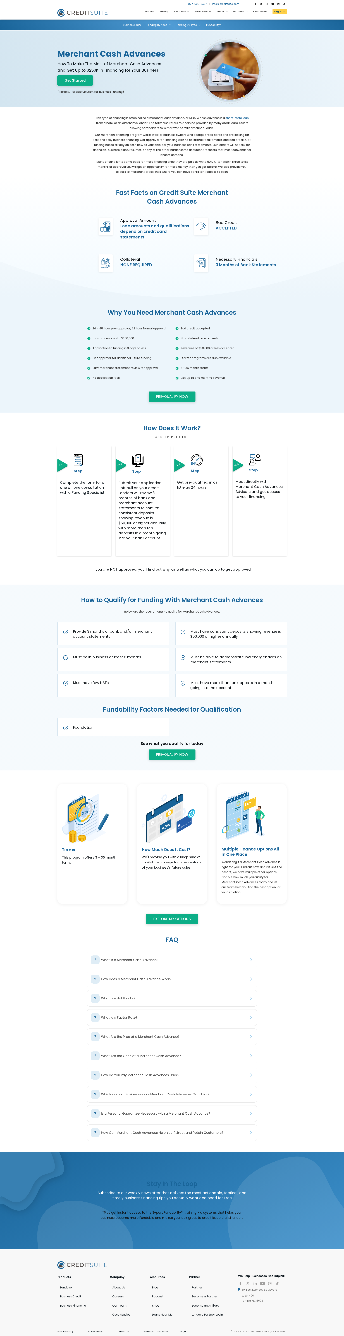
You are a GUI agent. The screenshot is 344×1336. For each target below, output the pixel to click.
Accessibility (95, 1331)
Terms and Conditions (155, 1331)
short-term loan (237, 118)
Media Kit (124, 1331)
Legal (183, 1331)
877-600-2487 (197, 4)
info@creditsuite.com (225, 4)
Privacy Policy (65, 1331)
